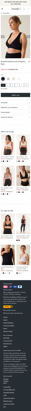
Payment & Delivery (8, 322)
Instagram (5, 379)
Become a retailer (7, 331)
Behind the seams (7, 401)
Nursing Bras (6, 13)
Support (5, 320)
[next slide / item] (28, 36)
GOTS (5, 395)
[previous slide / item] (3, 36)
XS (3, 85)
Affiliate (5, 346)
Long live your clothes (8, 404)
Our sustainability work (9, 389)
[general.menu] (2, 8)
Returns (5, 328)
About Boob (6, 338)
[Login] (24, 8)
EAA (4, 406)
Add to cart (15, 95)
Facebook (5, 381)
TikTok (5, 383)
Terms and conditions (8, 325)
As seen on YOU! (7, 340)
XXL (26, 85)
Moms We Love (7, 343)
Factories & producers (9, 398)
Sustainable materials (8, 392)
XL (21, 85)
